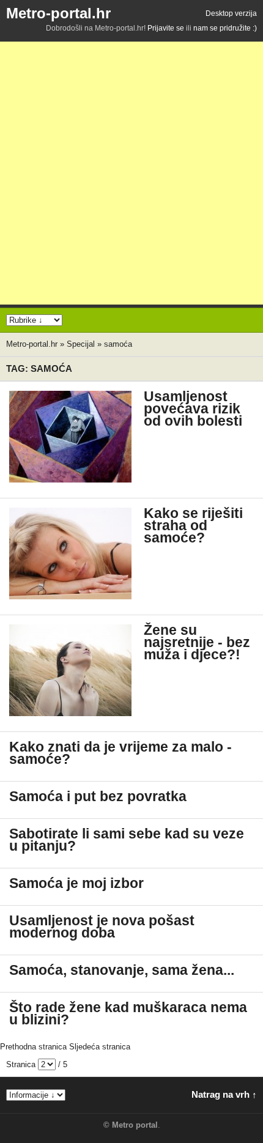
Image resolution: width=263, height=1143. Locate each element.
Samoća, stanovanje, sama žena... (121, 970)
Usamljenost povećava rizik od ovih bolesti (193, 409)
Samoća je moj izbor (76, 883)
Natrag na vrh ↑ (224, 1094)
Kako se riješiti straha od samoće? (193, 526)
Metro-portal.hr (58, 13)
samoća (118, 344)
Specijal (81, 344)
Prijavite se (165, 28)
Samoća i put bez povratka (98, 796)
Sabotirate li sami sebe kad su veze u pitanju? (126, 840)
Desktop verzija (231, 13)
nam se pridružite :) (225, 28)
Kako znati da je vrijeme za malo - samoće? (120, 753)
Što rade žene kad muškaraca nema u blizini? (128, 1013)
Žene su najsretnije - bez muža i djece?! (197, 642)
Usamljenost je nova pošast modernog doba (101, 927)
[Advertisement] (131, 173)
